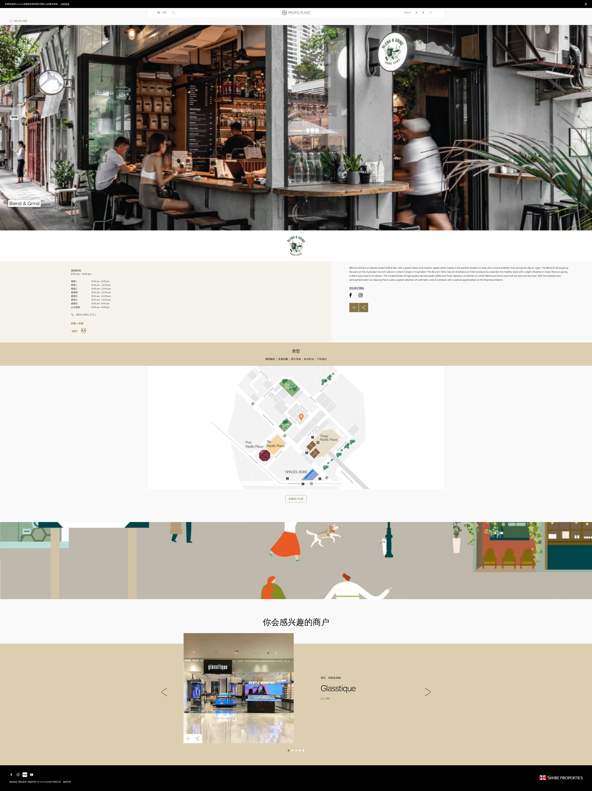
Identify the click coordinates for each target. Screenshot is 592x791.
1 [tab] (288, 750)
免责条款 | (14, 782)
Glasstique (238, 688)
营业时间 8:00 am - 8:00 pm (81, 272)
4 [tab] (300, 750)
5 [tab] (303, 750)
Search (173, 12)
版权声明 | (32, 782)
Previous (164, 692)
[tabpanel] (296, 688)
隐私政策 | (23, 782)
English (407, 12)
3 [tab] (296, 750)
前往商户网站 (356, 288)
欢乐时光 (309, 359)
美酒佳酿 (283, 359)
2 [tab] (292, 750)
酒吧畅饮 (270, 359)
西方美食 (296, 359)
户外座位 (322, 359)
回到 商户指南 (20, 21)
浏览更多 (65, 4)
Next (428, 692)
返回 (587, 760)
